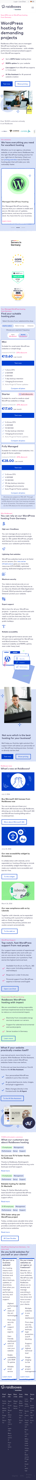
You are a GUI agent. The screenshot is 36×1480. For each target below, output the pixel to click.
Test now (6, 84)
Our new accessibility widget (14, 853)
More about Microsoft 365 (14, 822)
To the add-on (9, 931)
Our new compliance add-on (14, 908)
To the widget (9, 877)
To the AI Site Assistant (12, 1098)
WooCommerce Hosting (13, 201)
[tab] (7, 326)
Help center (27, 1406)
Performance (4, 1403)
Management (4, 1410)
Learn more (6, 221)
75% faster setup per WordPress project (10, 1215)
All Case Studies (10, 1238)
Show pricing (22, 84)
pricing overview (10, 160)
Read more (5, 1171)
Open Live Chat (10, 989)
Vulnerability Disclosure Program (27, 1454)
